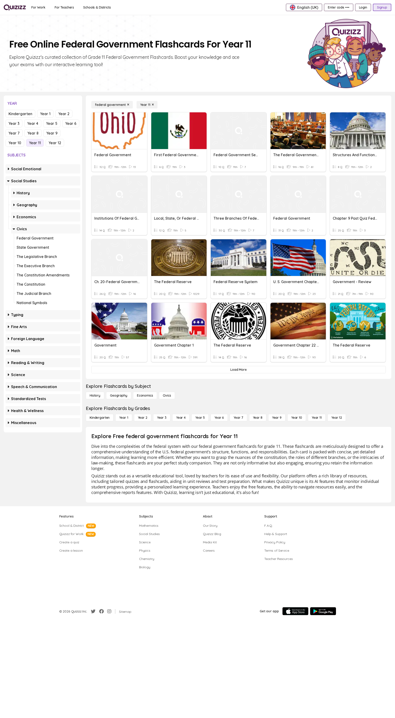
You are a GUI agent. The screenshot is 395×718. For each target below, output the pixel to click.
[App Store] (295, 611)
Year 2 (63, 113)
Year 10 (15, 143)
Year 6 (70, 123)
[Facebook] (101, 611)
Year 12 (55, 143)
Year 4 (32, 123)
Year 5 (51, 123)
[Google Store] (323, 611)
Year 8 (33, 133)
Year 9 (51, 133)
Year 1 (45, 113)
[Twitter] (93, 611)
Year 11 (35, 143)
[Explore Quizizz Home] (15, 7)
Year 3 (14, 123)
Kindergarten (20, 113)
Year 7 (14, 133)
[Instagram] (109, 611)
